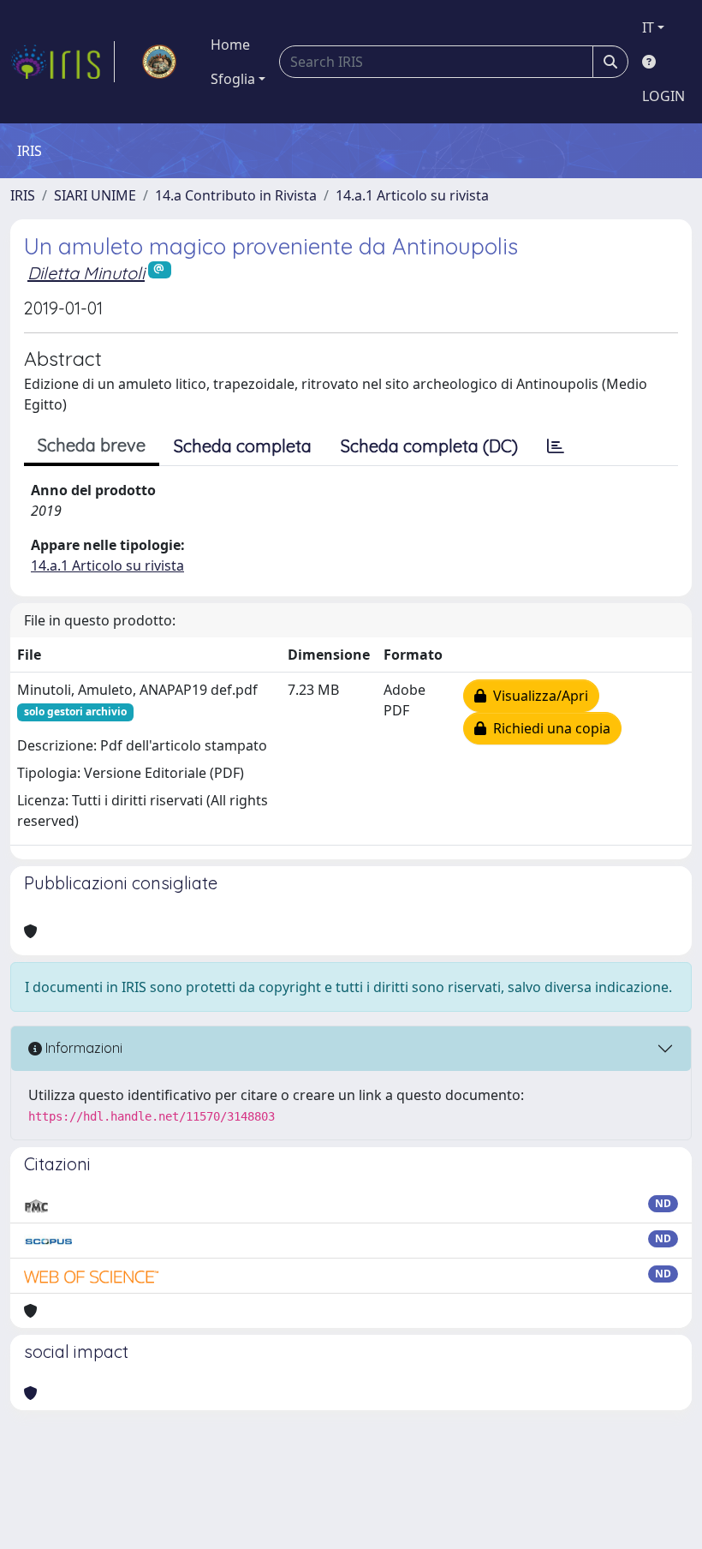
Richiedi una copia (548, 728)
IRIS (22, 195)
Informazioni (82, 1047)
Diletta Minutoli (86, 273)
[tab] (555, 446)
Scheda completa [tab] (243, 446)
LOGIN (663, 96)
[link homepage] (62, 61)
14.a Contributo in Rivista (236, 195)
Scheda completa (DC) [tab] (429, 446)
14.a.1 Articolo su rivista (412, 195)
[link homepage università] (159, 61)
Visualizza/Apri (537, 695)
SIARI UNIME (95, 195)
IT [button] (648, 27)
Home (230, 44)
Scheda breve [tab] (92, 445)
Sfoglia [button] (233, 78)
